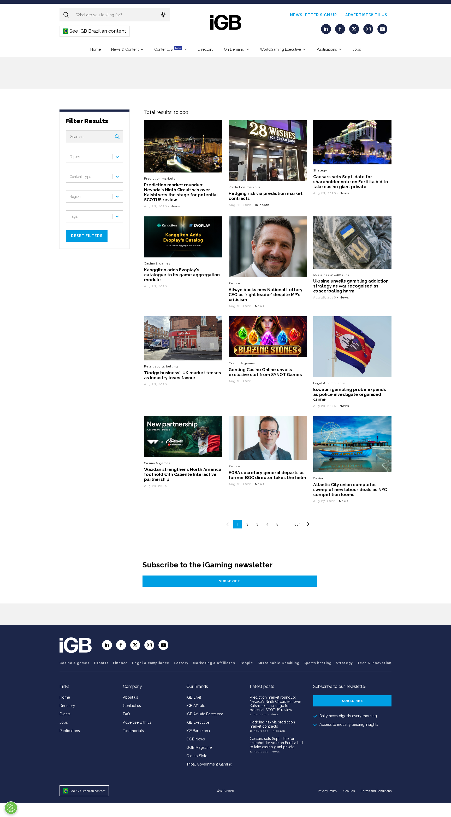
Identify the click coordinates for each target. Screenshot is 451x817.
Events (65, 714)
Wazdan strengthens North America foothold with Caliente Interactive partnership (182, 474)
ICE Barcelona (198, 731)
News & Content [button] (125, 49)
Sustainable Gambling (331, 275)
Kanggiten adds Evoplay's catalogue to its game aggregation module (182, 274)
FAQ (126, 714)
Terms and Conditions (376, 791)
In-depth (262, 205)
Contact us (132, 706)
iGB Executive (197, 722)
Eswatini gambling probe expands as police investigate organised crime (349, 394)
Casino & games (157, 263)
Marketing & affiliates (214, 663)
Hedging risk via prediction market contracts (265, 196)
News (175, 206)
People (234, 283)
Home (95, 49)
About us (130, 697)
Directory (205, 49)
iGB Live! (193, 697)
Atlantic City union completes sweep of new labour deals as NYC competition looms (350, 489)
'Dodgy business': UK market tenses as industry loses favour (182, 375)
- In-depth (277, 730)
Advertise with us (366, 15)
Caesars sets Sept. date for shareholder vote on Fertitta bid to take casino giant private (350, 181)
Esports (101, 663)
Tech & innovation (374, 663)
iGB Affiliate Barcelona (204, 714)
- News (273, 714)
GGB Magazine (199, 747)
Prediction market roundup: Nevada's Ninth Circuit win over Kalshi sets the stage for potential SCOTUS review (181, 192)
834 (297, 524)
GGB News (195, 739)
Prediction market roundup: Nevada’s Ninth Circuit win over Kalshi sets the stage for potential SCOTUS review (275, 703)
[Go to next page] (308, 524)
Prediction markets (159, 178)
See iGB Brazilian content (95, 31)
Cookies (349, 791)
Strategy (320, 170)
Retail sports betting (161, 366)
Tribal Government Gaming (209, 764)
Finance (120, 663)
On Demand (234, 49)
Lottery (181, 663)
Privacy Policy (327, 791)
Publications (327, 49)
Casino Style (196, 756)
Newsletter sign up (313, 15)
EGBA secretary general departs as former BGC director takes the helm (267, 475)
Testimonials (133, 731)
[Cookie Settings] (10, 807)
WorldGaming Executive (280, 49)
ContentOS (167, 49)
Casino (318, 478)
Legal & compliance (329, 383)
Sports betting (317, 663)
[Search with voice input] (163, 14)
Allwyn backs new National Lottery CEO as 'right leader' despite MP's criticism (265, 294)
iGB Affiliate (195, 706)
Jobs (357, 49)
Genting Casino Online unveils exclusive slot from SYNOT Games (265, 372)
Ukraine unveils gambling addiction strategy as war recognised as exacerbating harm (351, 286)
